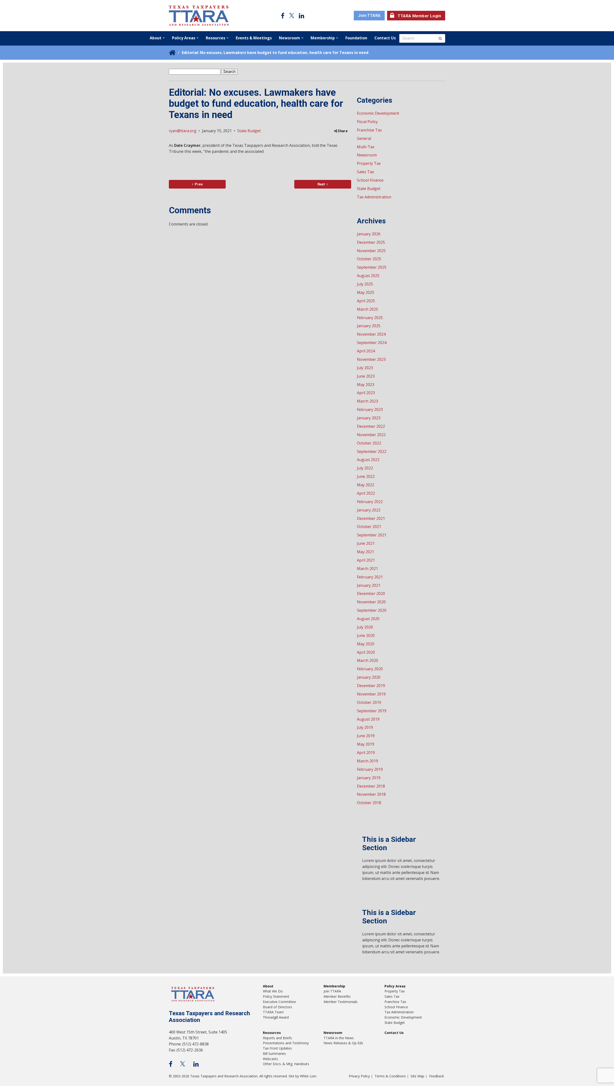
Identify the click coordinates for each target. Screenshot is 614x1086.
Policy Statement (276, 996)
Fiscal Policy (367, 121)
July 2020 (365, 627)
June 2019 (366, 735)
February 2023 (370, 409)
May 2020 (365, 644)
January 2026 (368, 234)
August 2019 (368, 719)
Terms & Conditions (390, 1076)
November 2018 (371, 794)
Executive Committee (279, 1001)
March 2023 (367, 401)
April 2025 (366, 300)
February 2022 (370, 501)
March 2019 (367, 761)
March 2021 (367, 568)
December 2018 (371, 786)
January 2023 (368, 418)
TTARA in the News (339, 1038)
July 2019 (365, 727)
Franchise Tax (369, 130)
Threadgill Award (276, 1017)
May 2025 (365, 292)
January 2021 (368, 585)
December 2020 (371, 593)
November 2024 (371, 334)
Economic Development (378, 113)
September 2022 (371, 451)
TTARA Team (273, 1012)
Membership (323, 38)
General (364, 138)
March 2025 (367, 309)
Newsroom (289, 38)
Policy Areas (183, 38)
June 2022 (366, 476)
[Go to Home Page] (199, 15)
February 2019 (370, 769)
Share (342, 131)
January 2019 (368, 777)
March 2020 (367, 660)
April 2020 (366, 652)
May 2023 (365, 384)
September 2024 (371, 342)
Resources (215, 38)
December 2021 (371, 518)
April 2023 (366, 392)
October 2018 (369, 802)
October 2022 (369, 443)
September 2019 (371, 710)
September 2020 (371, 610)
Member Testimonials (341, 1001)
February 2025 (370, 317)
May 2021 (365, 551)
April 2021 (366, 560)
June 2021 (366, 543)
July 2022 (365, 468)
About (155, 38)
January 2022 (368, 510)
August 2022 (368, 459)
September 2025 (371, 267)
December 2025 (371, 242)
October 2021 (369, 526)
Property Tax (369, 163)
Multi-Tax (365, 146)
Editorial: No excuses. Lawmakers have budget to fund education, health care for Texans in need (275, 52)
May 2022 (365, 484)
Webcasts (270, 1058)
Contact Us (385, 38)
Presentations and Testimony (286, 1043)
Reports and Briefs (277, 1038)
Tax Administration (374, 197)
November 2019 (371, 694)
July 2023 (365, 367)
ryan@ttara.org (182, 130)
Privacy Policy (359, 1076)
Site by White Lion (302, 1076)
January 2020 (368, 677)
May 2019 (365, 744)
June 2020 (366, 635)
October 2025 (369, 258)
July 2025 (365, 284)
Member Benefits (337, 996)
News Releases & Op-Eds (343, 1043)
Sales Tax (365, 171)
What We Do (273, 991)
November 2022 (371, 434)
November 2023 (371, 359)
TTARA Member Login (419, 15)
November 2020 (371, 602)
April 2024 (366, 351)
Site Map (417, 1076)
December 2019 (371, 685)
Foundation (356, 38)
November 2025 (371, 250)
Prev (198, 184)
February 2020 (370, 668)
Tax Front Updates (277, 1048)
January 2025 (368, 325)
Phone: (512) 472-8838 (189, 1044)
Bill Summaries (274, 1053)
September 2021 (371, 535)
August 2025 (368, 275)
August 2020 (368, 618)
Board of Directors (277, 1007)
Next (321, 184)
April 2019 (366, 752)
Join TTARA (369, 15)
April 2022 (366, 493)
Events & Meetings (254, 38)
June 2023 (366, 376)
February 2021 (370, 577)
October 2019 (369, 702)
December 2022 (371, 426)
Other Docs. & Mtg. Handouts (286, 1064)
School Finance (370, 180)
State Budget (249, 130)
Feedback (436, 1076)
